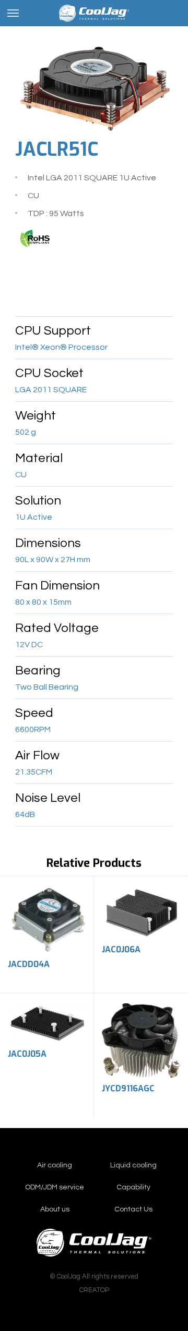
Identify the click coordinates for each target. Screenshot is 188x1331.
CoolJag (94, 13)
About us (54, 1209)
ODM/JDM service (54, 1187)
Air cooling (54, 1165)
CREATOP (94, 1290)
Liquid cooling (133, 1165)
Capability (133, 1187)
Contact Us (133, 1209)
